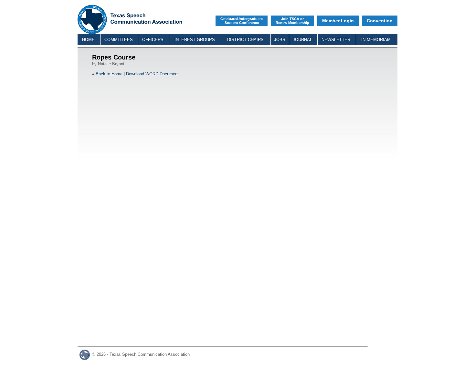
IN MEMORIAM (376, 39)
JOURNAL (302, 39)
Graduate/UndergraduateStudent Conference (241, 21)
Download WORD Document (152, 73)
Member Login (338, 20)
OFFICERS (153, 39)
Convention (380, 20)
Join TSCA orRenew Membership (292, 21)
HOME (88, 39)
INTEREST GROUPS (194, 39)
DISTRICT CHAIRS (245, 39)
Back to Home (109, 73)
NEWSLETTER (336, 39)
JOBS (279, 39)
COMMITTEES (118, 39)
